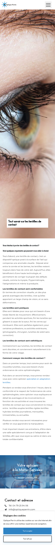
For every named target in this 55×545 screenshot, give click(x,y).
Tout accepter (27, 531)
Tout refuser (27, 539)
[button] (48, 4)
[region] (27, 528)
